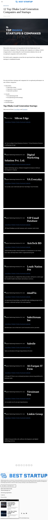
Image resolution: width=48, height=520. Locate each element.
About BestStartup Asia (5, 490)
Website (13, 122)
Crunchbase (17, 109)
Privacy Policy (4, 497)
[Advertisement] (24, 70)
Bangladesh (6, 5)
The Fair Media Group (24, 518)
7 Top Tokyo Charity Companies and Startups (12, 512)
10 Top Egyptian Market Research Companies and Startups (11, 504)
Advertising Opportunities (6, 492)
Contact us (3, 494)
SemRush (24, 109)
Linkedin (28, 122)
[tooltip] (17, 465)
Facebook (22, 122)
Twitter (18, 122)
